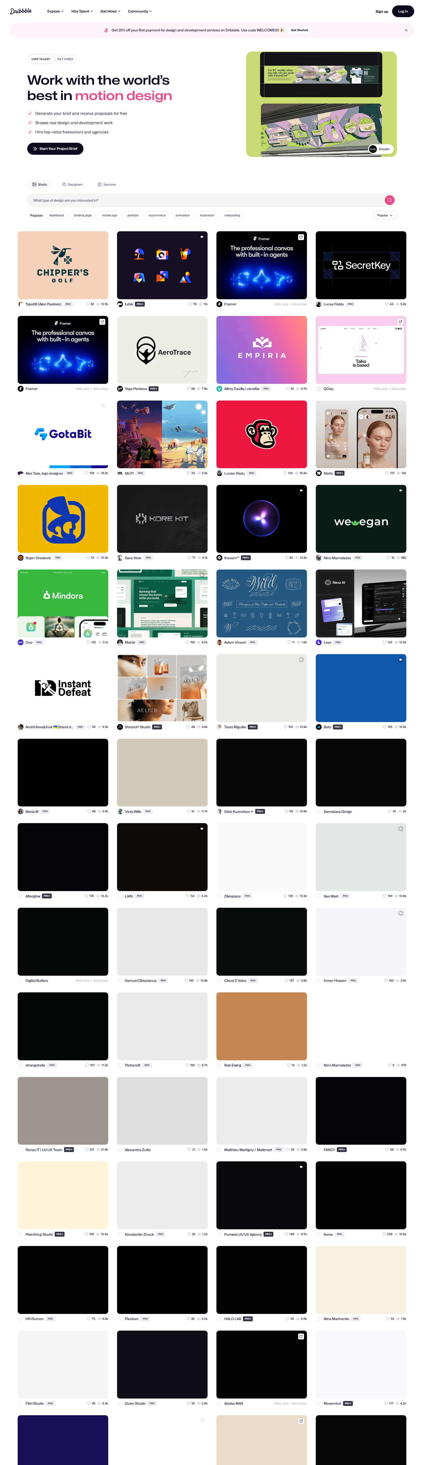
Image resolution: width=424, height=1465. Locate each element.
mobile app (109, 215)
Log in (403, 11)
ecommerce (157, 215)
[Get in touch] (80, 291)
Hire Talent (80, 11)
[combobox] (204, 200)
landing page (83, 215)
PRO (68, 304)
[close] (406, 30)
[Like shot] (100, 291)
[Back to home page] (21, 11)
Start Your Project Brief (58, 148)
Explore (53, 11)
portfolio (133, 215)
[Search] (390, 200)
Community (138, 11)
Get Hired (109, 11)
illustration (207, 215)
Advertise (299, 304)
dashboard (56, 215)
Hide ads (281, 304)
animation (183, 215)
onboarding (232, 215)
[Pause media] (254, 149)
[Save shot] (90, 291)
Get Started (299, 30)
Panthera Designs (377, 149)
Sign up (382, 11)
